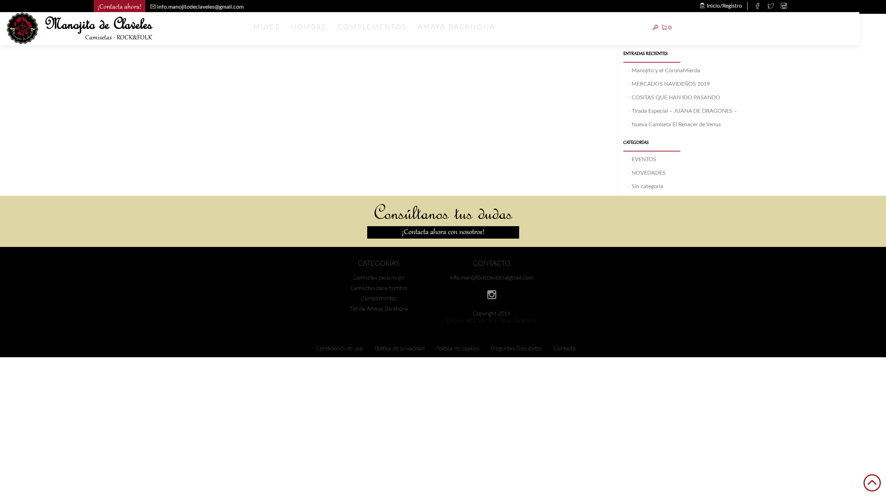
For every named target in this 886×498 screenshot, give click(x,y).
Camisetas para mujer (379, 277)
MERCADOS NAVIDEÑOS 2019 (671, 84)
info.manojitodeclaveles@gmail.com (491, 277)
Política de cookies (457, 348)
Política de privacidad (400, 348)
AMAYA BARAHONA (457, 27)
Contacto (565, 348)
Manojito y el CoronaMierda (666, 70)
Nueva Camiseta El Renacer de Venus (676, 124)
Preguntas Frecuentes (516, 348)
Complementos (372, 27)
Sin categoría (647, 186)
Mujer (267, 27)
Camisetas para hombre (379, 288)
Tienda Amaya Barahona (379, 309)
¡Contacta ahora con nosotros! (443, 232)
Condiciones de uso (339, 348)
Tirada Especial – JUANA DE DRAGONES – (684, 111)
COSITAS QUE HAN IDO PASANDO (676, 97)
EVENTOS (644, 159)
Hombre (309, 27)
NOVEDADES (649, 173)
